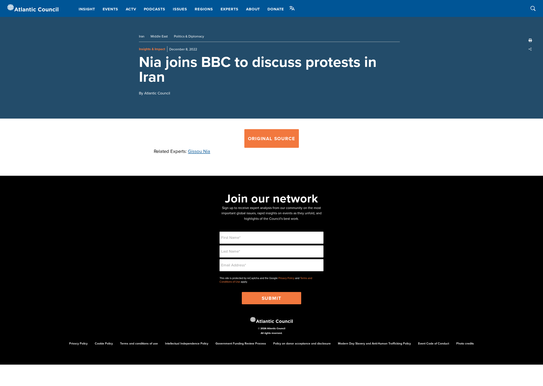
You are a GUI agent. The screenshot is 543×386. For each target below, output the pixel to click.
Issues (180, 9)
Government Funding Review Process (241, 343)
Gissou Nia (199, 151)
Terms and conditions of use (139, 343)
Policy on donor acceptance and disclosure (302, 343)
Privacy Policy (286, 278)
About (253, 9)
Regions (204, 9)
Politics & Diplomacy (189, 36)
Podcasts (154, 9)
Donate (275, 9)
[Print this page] (530, 40)
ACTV (131, 9)
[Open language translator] (292, 8)
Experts (229, 9)
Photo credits (465, 343)
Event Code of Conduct (433, 343)
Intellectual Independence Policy (186, 343)
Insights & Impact (152, 49)
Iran (141, 36)
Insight (87, 9)
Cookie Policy (104, 343)
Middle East (159, 36)
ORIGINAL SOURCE (271, 138)
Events (110, 9)
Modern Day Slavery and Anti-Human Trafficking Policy (374, 343)
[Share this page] (530, 49)
